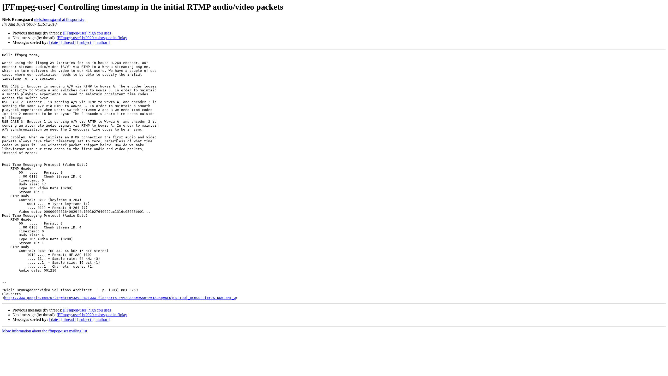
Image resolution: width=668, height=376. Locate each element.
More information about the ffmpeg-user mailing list (44, 331)
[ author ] (102, 42)
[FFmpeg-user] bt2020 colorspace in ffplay (92, 38)
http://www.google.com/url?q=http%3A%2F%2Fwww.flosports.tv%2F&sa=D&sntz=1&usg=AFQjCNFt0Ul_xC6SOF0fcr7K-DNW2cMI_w (120, 298)
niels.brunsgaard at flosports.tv (59, 19)
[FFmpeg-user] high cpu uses (87, 33)
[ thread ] (68, 42)
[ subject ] (85, 42)
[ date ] (54, 42)
